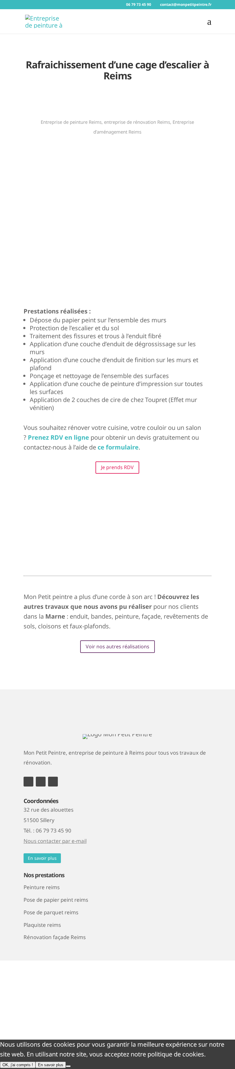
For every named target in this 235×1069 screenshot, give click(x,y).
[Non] (68, 1066)
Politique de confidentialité (115, 990)
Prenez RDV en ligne (58, 437)
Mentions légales (48, 990)
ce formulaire (118, 447)
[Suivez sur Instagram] (41, 782)
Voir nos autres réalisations (117, 646)
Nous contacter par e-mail (55, 840)
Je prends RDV (117, 467)
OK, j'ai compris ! (17, 1065)
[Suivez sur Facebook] (28, 782)
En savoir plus (42, 858)
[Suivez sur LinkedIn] (53, 782)
